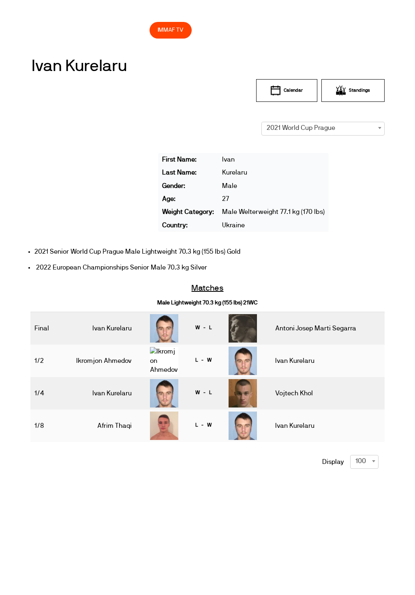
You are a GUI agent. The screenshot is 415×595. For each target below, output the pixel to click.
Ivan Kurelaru (79, 66)
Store (135, 30)
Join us (261, 12)
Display (333, 462)
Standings (359, 90)
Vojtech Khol (294, 393)
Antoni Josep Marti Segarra (315, 328)
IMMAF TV (171, 30)
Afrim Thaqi (114, 426)
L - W (203, 360)
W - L (203, 327)
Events (117, 12)
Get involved (210, 12)
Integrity (92, 30)
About (160, 12)
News (89, 12)
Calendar (293, 90)
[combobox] (323, 128)
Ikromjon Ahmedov (104, 361)
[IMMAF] (52, 12)
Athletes (307, 12)
